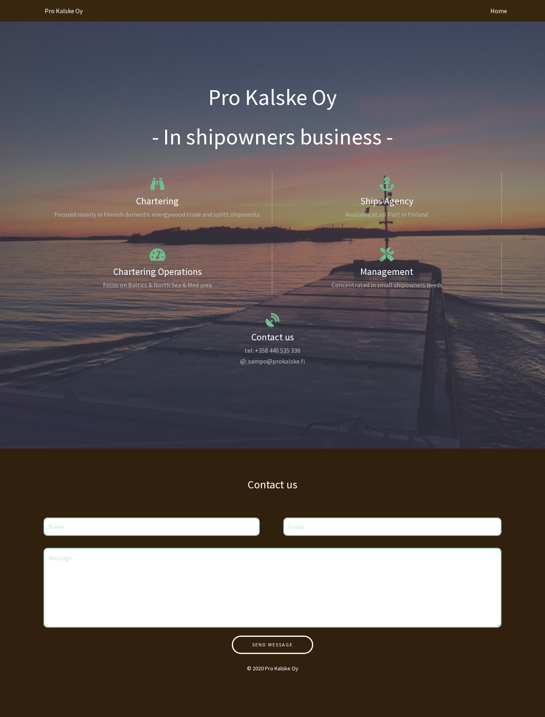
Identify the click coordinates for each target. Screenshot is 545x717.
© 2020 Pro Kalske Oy (272, 668)
